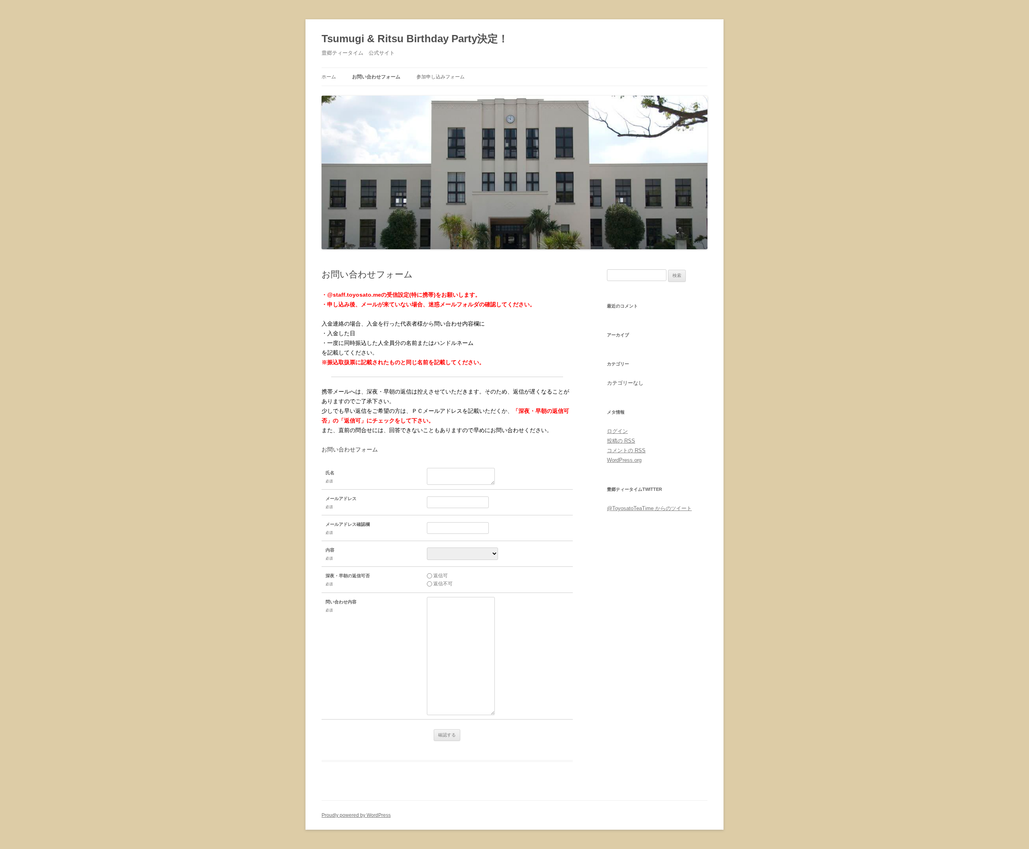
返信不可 (443, 584)
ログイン (617, 431)
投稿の (621, 441)
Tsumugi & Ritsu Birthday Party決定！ (415, 39)
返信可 (440, 575)
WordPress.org (624, 460)
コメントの (626, 450)
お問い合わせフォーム (376, 77)
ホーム (329, 77)
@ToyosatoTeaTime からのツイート (649, 508)
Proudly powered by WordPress (356, 815)
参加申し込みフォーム (440, 77)
